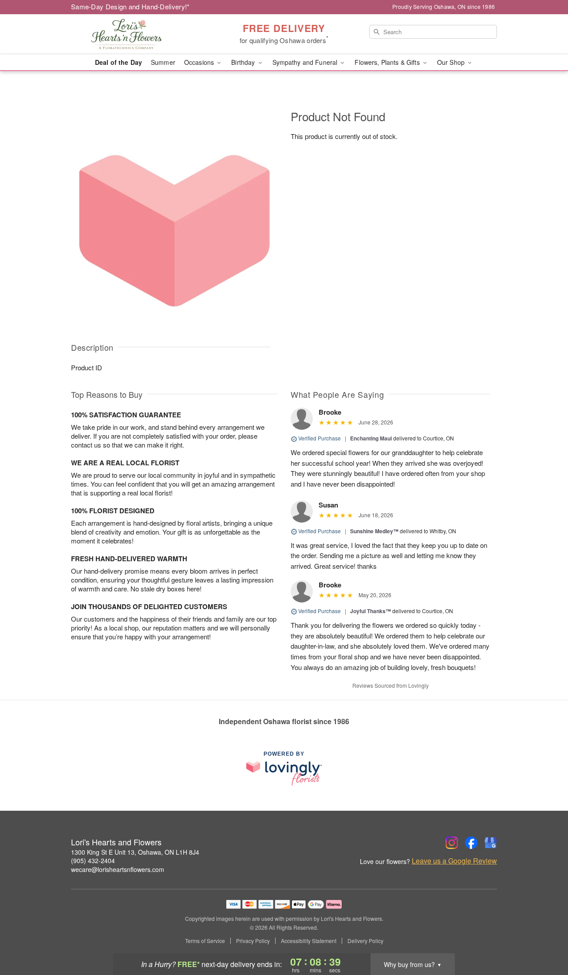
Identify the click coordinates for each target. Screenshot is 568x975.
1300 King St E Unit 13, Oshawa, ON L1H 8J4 (135, 852)
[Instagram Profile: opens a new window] (452, 842)
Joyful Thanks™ (370, 611)
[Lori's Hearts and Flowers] (135, 34)
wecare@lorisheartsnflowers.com (117, 869)
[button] (545, 937)
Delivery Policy (365, 940)
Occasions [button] (200, 62)
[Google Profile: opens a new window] (491, 842)
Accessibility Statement (308, 940)
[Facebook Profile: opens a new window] (471, 842)
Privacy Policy (253, 940)
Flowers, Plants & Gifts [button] (388, 62)
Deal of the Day (118, 62)
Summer (163, 62)
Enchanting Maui (371, 438)
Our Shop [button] (451, 62)
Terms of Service (205, 940)
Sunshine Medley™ (374, 531)
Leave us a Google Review (454, 861)
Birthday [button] (243, 62)
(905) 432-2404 (93, 860)
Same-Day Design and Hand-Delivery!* (130, 6)
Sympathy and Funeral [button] (305, 62)
